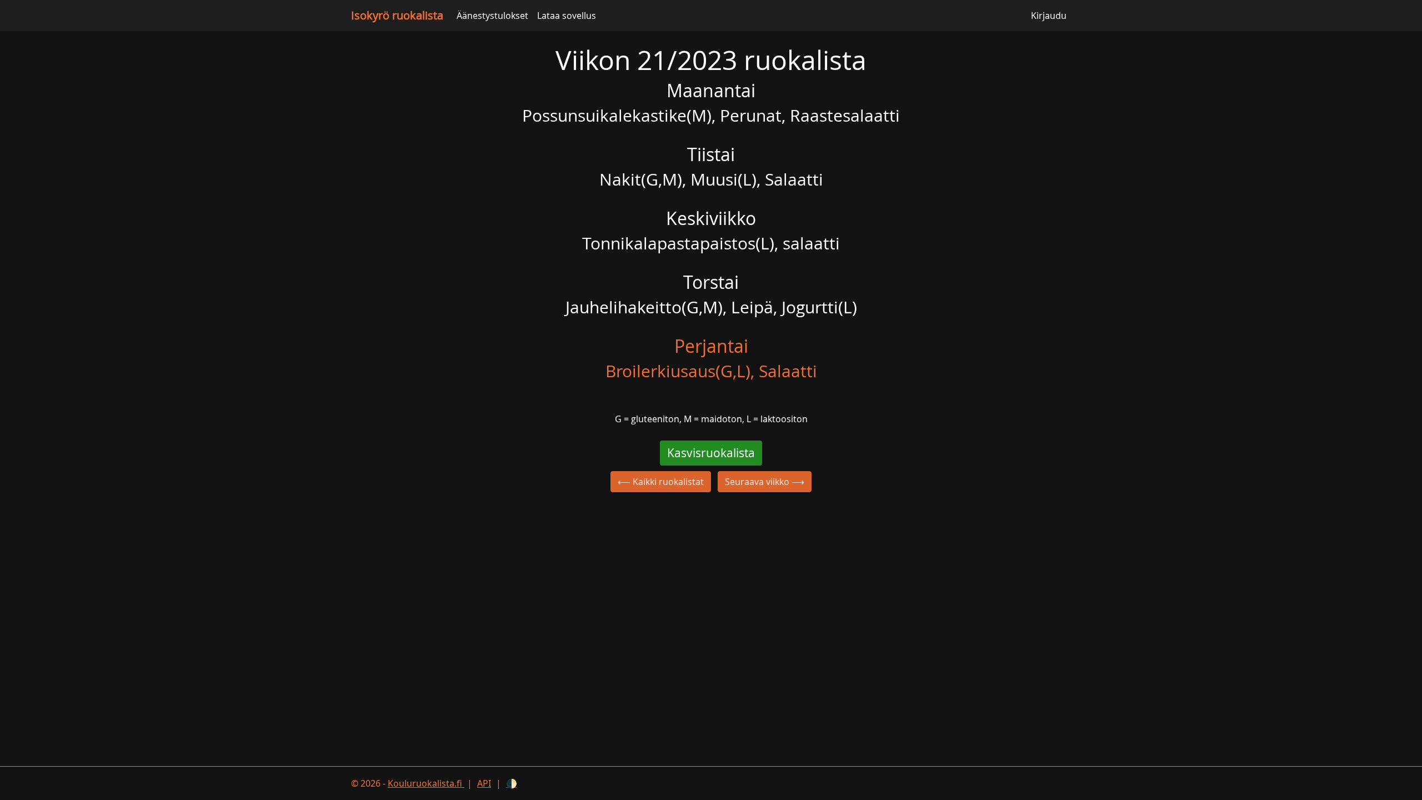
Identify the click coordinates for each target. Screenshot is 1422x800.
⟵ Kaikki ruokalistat (661, 482)
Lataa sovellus (566, 15)
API (484, 783)
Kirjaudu (1048, 15)
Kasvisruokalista (711, 453)
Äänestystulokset (492, 15)
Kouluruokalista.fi (426, 783)
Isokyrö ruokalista (397, 15)
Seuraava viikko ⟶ (764, 482)
